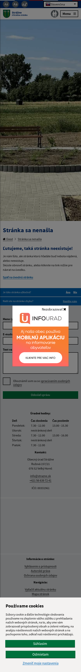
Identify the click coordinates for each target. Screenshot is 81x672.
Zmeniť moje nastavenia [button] (41, 663)
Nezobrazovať (52, 309)
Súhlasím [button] (40, 643)
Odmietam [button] (40, 654)
